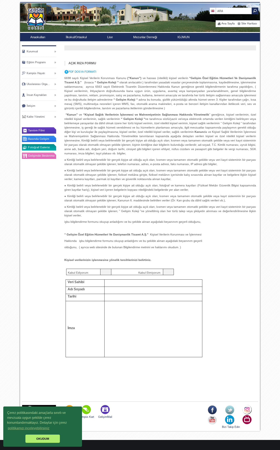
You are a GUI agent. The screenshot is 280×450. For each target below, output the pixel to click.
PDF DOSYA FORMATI (82, 71)
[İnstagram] (247, 410)
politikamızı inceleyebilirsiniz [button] (28, 428)
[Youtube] (212, 420)
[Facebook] (212, 410)
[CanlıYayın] (247, 420)
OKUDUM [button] (42, 438)
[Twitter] (230, 410)
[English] (213, 11)
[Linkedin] (230, 420)
